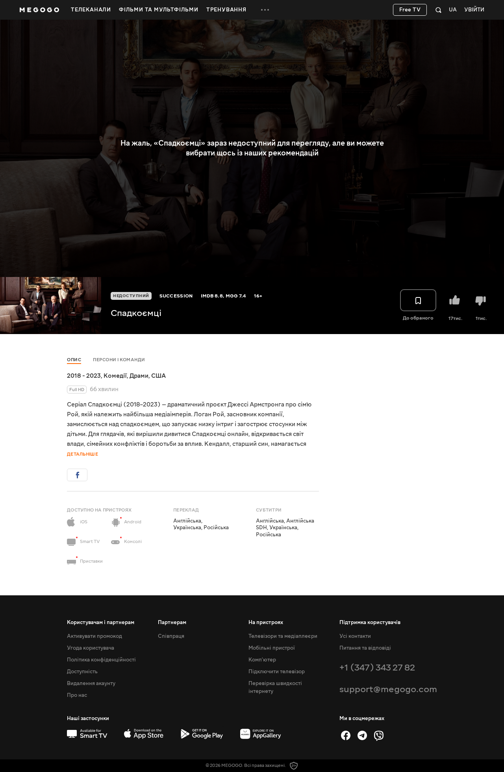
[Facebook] (345, 735)
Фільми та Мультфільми (158, 9)
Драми (139, 376)
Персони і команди (119, 360)
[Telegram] (362, 735)
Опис (74, 360)
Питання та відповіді (365, 648)
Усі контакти (355, 636)
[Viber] (378, 735)
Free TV (410, 9)
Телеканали (91, 9)
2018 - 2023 (84, 376)
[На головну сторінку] (39, 10)
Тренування (226, 9)
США (158, 376)
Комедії (115, 376)
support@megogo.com (388, 689)
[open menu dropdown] (265, 10)
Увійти (474, 10)
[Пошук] (438, 10)
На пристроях (265, 622)
